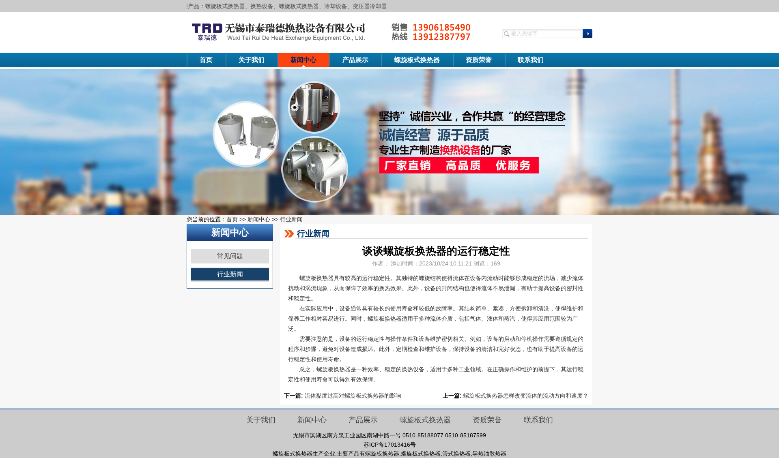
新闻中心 (303, 59)
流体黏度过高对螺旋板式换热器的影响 (353, 395)
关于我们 (252, 59)
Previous (14, 142)
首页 (206, 59)
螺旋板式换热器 (417, 59)
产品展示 (355, 59)
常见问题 (230, 256)
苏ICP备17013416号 (390, 444)
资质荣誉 (479, 59)
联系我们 (531, 59)
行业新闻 (291, 219)
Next (765, 142)
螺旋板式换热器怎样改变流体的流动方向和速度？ (525, 395)
